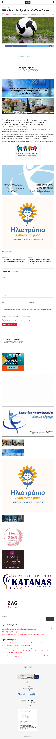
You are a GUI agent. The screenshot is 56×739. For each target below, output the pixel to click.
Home (3, 7)
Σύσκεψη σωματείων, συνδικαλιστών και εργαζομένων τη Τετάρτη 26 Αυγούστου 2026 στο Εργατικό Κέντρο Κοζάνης (28, 628)
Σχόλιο (4, 277)
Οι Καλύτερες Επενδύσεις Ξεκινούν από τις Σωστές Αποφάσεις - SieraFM (18, 655)
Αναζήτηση (4, 616)
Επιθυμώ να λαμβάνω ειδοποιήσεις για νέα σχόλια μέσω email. (16, 316)
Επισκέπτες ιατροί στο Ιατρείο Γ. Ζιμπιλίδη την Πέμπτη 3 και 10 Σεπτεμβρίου (19, 629)
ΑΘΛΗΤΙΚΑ (7, 7)
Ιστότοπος (31, 302)
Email (3, 302)
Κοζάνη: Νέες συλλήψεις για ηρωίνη (10, 631)
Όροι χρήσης (28, 686)
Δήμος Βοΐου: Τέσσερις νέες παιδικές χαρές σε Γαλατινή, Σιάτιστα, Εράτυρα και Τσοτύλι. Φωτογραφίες (29, 643)
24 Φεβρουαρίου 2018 (16, 14)
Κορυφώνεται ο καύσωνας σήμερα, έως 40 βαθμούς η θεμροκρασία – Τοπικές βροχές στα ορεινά (23, 634)
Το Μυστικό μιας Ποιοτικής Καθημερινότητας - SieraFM (14, 651)
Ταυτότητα (28, 685)
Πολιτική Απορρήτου (28, 688)
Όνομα (4, 296)
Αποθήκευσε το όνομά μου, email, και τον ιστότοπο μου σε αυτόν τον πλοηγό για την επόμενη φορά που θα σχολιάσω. (27, 310)
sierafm (7, 14)
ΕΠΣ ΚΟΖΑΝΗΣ (8, 251)
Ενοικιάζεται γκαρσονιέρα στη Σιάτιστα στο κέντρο (18, 645)
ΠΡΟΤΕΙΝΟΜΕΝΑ (32, 14)
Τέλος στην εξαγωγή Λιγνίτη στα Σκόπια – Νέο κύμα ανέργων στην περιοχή (18, 633)
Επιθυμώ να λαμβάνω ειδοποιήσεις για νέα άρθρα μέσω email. (16, 321)
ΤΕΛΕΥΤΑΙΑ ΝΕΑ (40, 14)
